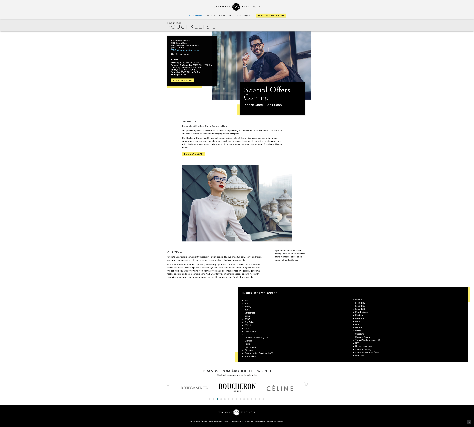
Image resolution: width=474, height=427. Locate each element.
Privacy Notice (195, 421)
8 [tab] (236, 399)
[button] (168, 384)
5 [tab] (225, 399)
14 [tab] (259, 399)
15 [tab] (263, 399)
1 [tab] (209, 399)
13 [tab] (255, 399)
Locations (195, 16)
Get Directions (180, 54)
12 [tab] (251, 399)
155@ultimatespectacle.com (185, 50)
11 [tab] (248, 399)
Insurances (244, 16)
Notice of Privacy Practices (212, 421)
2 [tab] (213, 399)
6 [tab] (228, 399)
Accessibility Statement (275, 421)
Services (225, 16)
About (211, 16)
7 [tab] (232, 399)
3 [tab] (217, 399)
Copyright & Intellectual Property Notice (238, 421)
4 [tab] (221, 399)
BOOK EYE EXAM (182, 81)
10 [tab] (244, 399)
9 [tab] (240, 399)
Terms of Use (260, 421)
